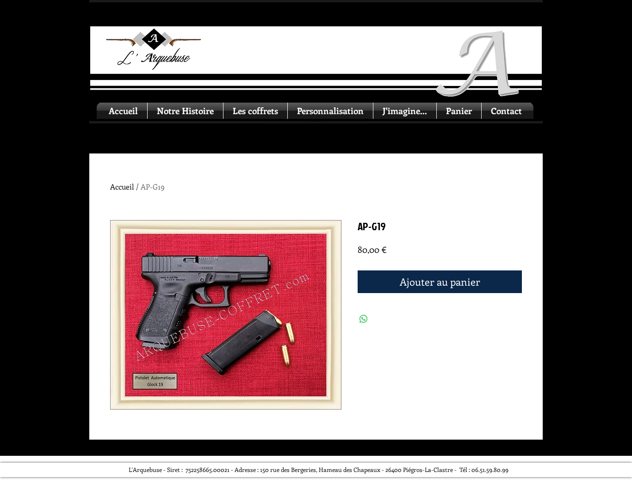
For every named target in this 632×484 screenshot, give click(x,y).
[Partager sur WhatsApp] (363, 319)
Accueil (122, 186)
